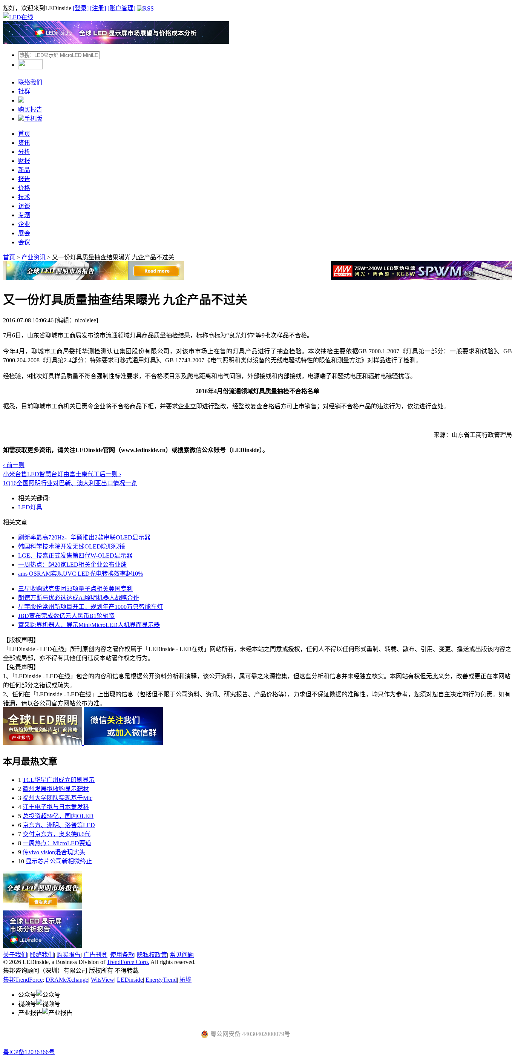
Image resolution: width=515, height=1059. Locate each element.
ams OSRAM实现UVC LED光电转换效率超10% (80, 573)
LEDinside (130, 979)
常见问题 (182, 955)
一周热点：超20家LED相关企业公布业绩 (72, 564)
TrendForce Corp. (128, 962)
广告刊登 (95, 955)
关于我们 (15, 955)
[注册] (98, 8)
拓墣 (185, 979)
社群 (24, 91)
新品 (24, 170)
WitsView (102, 979)
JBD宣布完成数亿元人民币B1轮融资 (66, 616)
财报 (24, 161)
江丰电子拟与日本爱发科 (56, 807)
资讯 (24, 142)
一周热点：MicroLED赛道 (57, 843)
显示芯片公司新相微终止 (59, 861)
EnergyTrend (161, 979)
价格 (24, 188)
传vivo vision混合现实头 (54, 852)
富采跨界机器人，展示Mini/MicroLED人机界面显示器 (89, 625)
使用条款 (122, 955)
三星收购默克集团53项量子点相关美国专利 (75, 588)
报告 (24, 179)
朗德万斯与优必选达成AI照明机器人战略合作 (78, 598)
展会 (24, 233)
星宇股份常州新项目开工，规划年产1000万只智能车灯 (90, 607)
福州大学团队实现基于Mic (57, 798)
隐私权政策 (152, 955)
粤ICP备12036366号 (29, 1052)
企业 (24, 224)
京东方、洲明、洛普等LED (59, 825)
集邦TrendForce (23, 979)
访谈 (24, 206)
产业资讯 (33, 257)
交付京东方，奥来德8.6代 (56, 834)
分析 (24, 152)
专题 (24, 215)
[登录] (81, 8)
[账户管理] (121, 8)
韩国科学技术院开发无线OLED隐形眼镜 (71, 546)
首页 (24, 133)
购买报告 (30, 109)
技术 (24, 197)
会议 (24, 242)
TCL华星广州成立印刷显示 (59, 780)
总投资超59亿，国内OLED (58, 816)
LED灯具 (30, 507)
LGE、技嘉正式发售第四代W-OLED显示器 (75, 555)
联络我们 (30, 82)
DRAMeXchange (67, 979)
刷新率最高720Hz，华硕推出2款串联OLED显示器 (84, 537)
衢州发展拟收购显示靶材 (56, 789)
